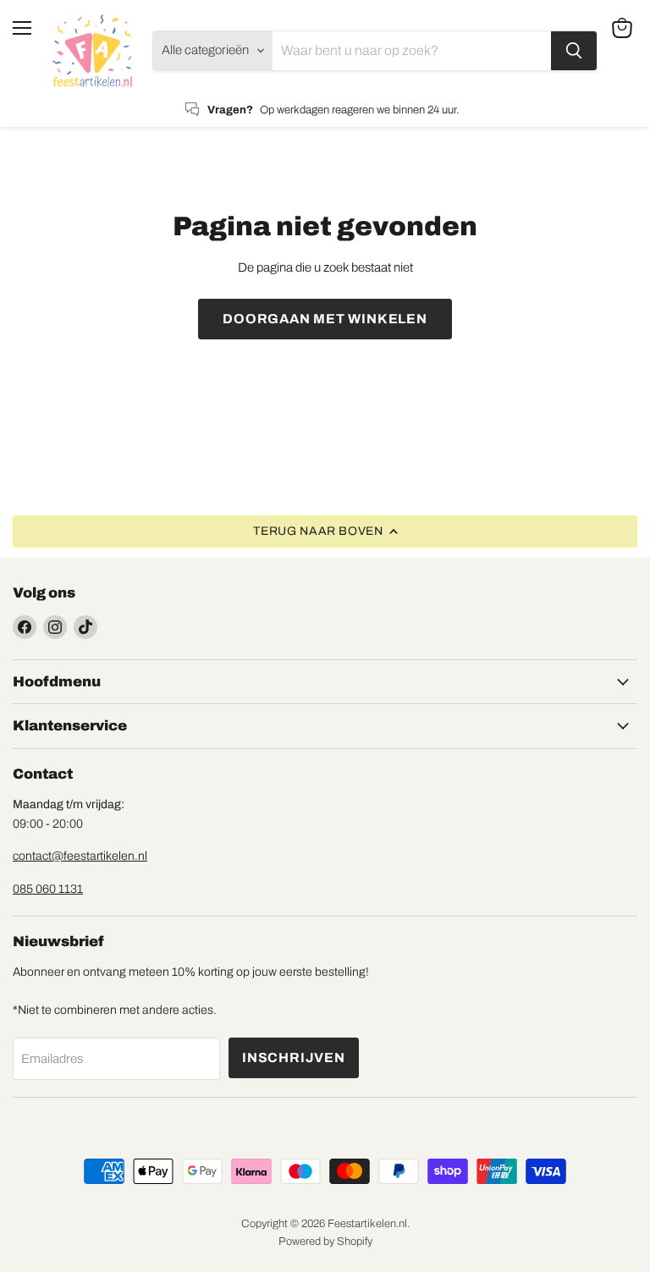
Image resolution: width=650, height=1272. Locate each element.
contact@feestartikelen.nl (80, 856)
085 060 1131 (48, 889)
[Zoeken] (574, 50)
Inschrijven (293, 1057)
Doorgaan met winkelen (325, 318)
